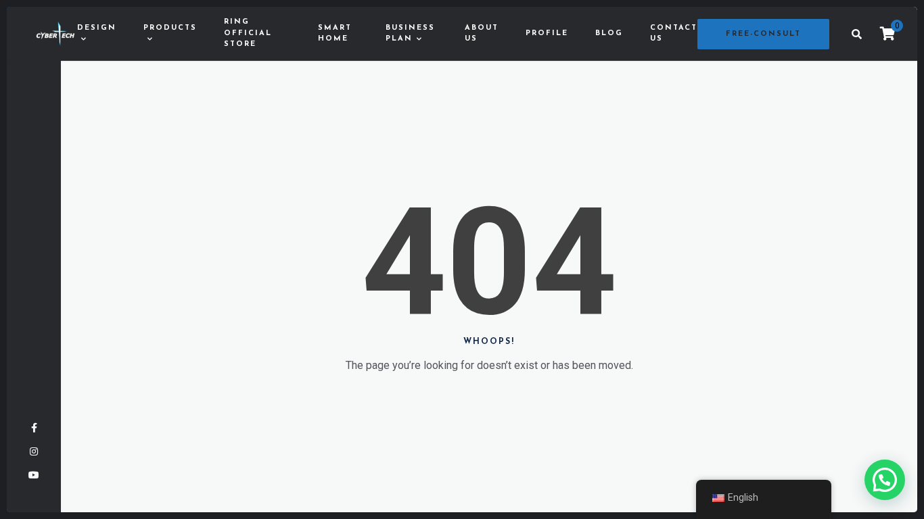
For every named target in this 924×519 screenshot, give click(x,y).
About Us (482, 33)
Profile (547, 33)
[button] (884, 480)
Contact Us (673, 33)
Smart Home (335, 33)
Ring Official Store (248, 33)
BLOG (609, 33)
